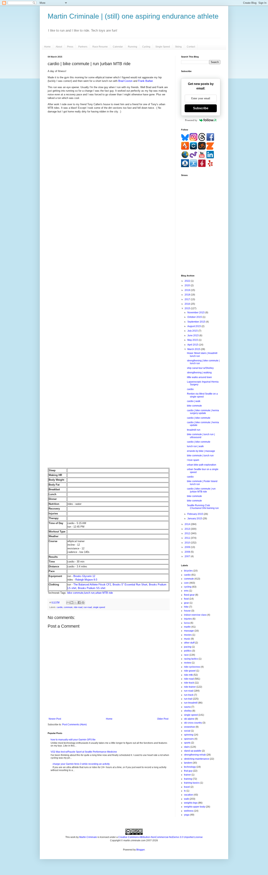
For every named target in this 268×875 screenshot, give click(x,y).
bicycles (188, 570)
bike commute (75, 592)
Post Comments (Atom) (74, 724)
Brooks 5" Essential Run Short (130, 584)
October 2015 (194, 317)
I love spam (193, 460)
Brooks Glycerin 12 (84, 576)
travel (187, 787)
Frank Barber (145, 80)
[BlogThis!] (72, 602)
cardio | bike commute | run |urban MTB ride (201, 490)
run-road (88, 607)
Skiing (178, 46)
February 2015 (195, 514)
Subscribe (200, 108)
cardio (60, 607)
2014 (188, 524)
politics (187, 650)
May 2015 (193, 340)
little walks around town (199, 377)
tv (185, 790)
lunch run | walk (195, 446)
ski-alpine (189, 718)
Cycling (146, 46)
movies (188, 634)
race (186, 655)
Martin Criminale (88, 837)
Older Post (162, 718)
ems (186, 590)
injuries (188, 618)
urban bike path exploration (201, 464)
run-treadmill (191, 702)
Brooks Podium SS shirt (91, 588)
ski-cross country (193, 722)
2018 (188, 294)
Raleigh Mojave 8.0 (86, 579)
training (188, 778)
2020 (188, 285)
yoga (186, 814)
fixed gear (189, 594)
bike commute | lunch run (200, 455)
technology (190, 767)
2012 (188, 533)
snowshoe (189, 727)
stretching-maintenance (196, 758)
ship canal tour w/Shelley (200, 368)
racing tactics (191, 658)
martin (187, 626)
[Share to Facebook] (79, 602)
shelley (188, 710)
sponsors (189, 738)
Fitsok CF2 (104, 584)
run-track (188, 695)
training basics (192, 782)
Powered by (191, 120)
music (187, 638)
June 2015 (193, 335)
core (186, 583)
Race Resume (100, 46)
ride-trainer (190, 686)
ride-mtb (188, 675)
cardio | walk (193, 401)
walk (186, 799)
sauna (187, 706)
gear (186, 603)
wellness (188, 810)
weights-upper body (194, 806)
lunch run (89, 592)
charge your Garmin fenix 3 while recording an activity (81, 764)
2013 (188, 529)
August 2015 (194, 326)
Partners (82, 46)
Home (47, 46)
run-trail (188, 698)
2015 (188, 308)
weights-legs (191, 802)
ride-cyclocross (192, 666)
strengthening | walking (199, 372)
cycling (187, 586)
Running (132, 46)
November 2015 (196, 312)
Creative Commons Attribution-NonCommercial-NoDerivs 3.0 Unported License (160, 837)
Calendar (118, 46)
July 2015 (192, 330)
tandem (188, 762)
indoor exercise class (195, 614)
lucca (187, 623)
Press (70, 46)
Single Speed (162, 46)
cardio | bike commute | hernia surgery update (203, 412)
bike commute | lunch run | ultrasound (201, 435)
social (187, 730)
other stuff (189, 642)
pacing (187, 646)
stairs (187, 747)
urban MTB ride (104, 592)
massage (189, 630)
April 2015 (193, 344)
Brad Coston (125, 80)
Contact (191, 46)
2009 (188, 547)
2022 (188, 281)
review (187, 662)
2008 (188, 552)
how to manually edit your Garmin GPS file (73, 739)
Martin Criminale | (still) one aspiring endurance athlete (133, 16)
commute (68, 607)
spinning (188, 734)
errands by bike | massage (201, 451)
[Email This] (68, 602)
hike (186, 606)
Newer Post (55, 718)
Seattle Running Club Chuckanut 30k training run (203, 507)
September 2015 (196, 321)
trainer (187, 774)
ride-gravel (190, 670)
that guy (188, 770)
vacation (188, 794)
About (59, 46)
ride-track (189, 682)
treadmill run (193, 429)
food (186, 598)
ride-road (78, 607)
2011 (188, 538)
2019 (188, 290)
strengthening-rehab (195, 754)
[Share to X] (75, 602)
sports (187, 742)
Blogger (140, 849)
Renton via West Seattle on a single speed (202, 395)
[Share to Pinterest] (83, 602)
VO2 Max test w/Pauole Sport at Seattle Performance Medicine (84, 751)
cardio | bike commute (198, 418)
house (187, 610)
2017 (188, 299)
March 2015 (194, 349)
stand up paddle (192, 750)
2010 (188, 542)
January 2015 (195, 518)
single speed (99, 607)
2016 (188, 304)
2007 (188, 556)
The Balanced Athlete (85, 584)
